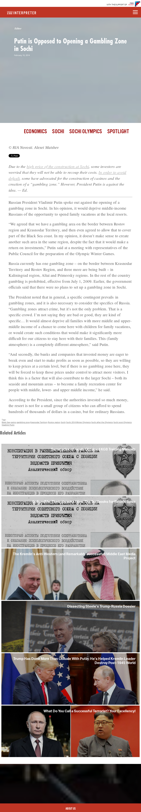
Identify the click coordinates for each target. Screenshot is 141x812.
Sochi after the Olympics (102, 422)
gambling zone (23, 422)
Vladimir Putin (8, 425)
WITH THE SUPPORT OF (117, 5)
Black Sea (6, 422)
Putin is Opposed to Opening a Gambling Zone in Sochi (70, 44)
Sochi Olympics (85, 131)
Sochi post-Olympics (122, 422)
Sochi (58, 131)
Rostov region (54, 422)
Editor (18, 28)
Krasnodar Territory (38, 422)
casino (13, 422)
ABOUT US (71, 809)
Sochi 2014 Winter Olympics (78, 422)
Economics (35, 131)
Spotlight (118, 131)
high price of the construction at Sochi (58, 166)
